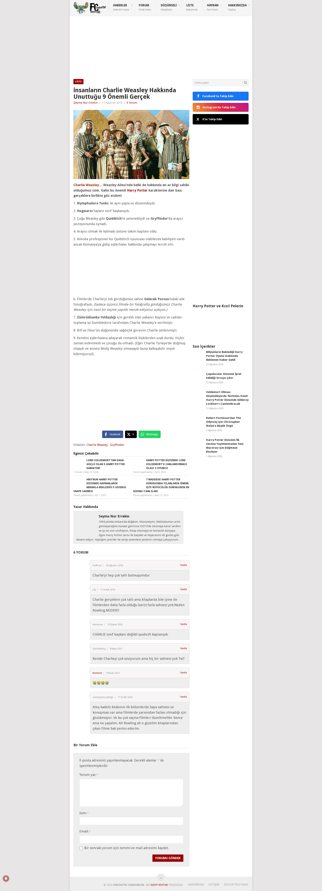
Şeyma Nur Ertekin (85, 102)
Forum (145, 7)
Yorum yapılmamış (142, 472)
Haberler (121, 7)
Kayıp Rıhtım (159, 884)
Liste (191, 7)
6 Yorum (132, 102)
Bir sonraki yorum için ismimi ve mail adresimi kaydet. (126, 848)
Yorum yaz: (88, 775)
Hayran (212, 7)
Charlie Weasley (97, 445)
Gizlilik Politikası (236, 884)
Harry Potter (137, 190)
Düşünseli (169, 7)
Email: (84, 831)
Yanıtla (183, 565)
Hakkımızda (237, 7)
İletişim (214, 884)
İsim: (83, 813)
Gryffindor (117, 445)
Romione (97, 673)
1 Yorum (77, 472)
